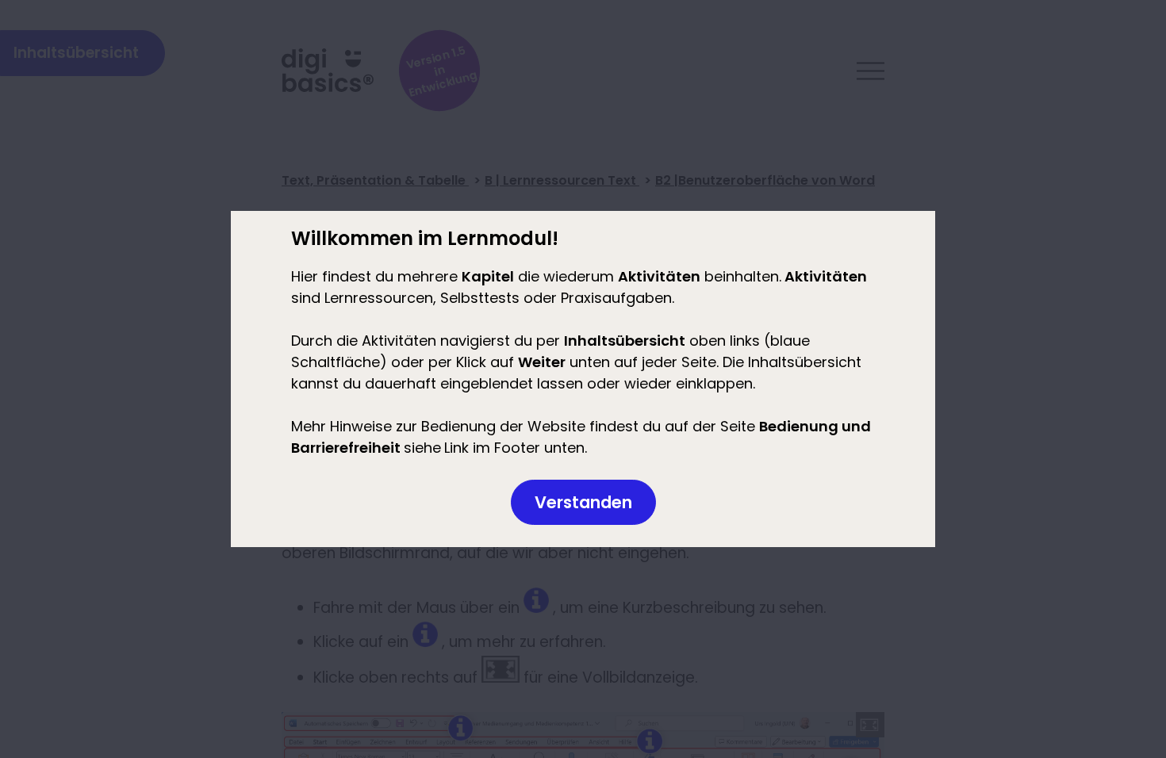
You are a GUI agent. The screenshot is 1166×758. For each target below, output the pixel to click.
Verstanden (583, 502)
